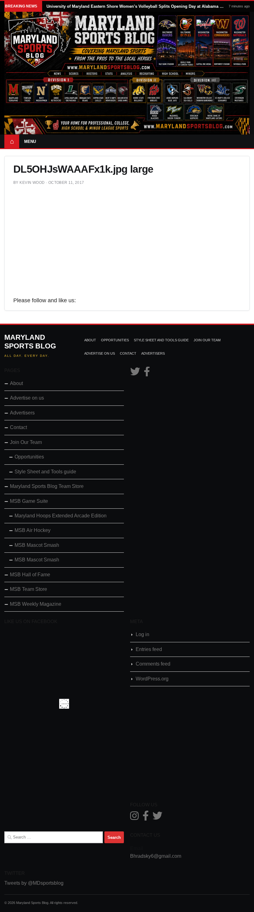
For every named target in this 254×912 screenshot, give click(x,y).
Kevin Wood (32, 182)
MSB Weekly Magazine (35, 604)
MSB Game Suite (29, 501)
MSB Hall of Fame (30, 574)
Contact (128, 353)
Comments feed (153, 663)
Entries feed (149, 649)
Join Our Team (207, 340)
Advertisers (153, 353)
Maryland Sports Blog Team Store (47, 486)
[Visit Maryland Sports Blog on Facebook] (147, 373)
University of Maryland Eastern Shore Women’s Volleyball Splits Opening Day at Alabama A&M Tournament (135, 6)
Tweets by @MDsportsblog (34, 883)
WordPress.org (152, 678)
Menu (30, 141)
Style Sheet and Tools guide (161, 340)
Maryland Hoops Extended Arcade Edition (61, 515)
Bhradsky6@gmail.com (155, 856)
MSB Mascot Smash (37, 545)
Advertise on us (99, 353)
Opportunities (115, 340)
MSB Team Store (28, 589)
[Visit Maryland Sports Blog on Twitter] (135, 373)
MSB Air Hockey (32, 530)
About (90, 340)
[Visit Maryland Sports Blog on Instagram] (134, 817)
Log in (142, 634)
